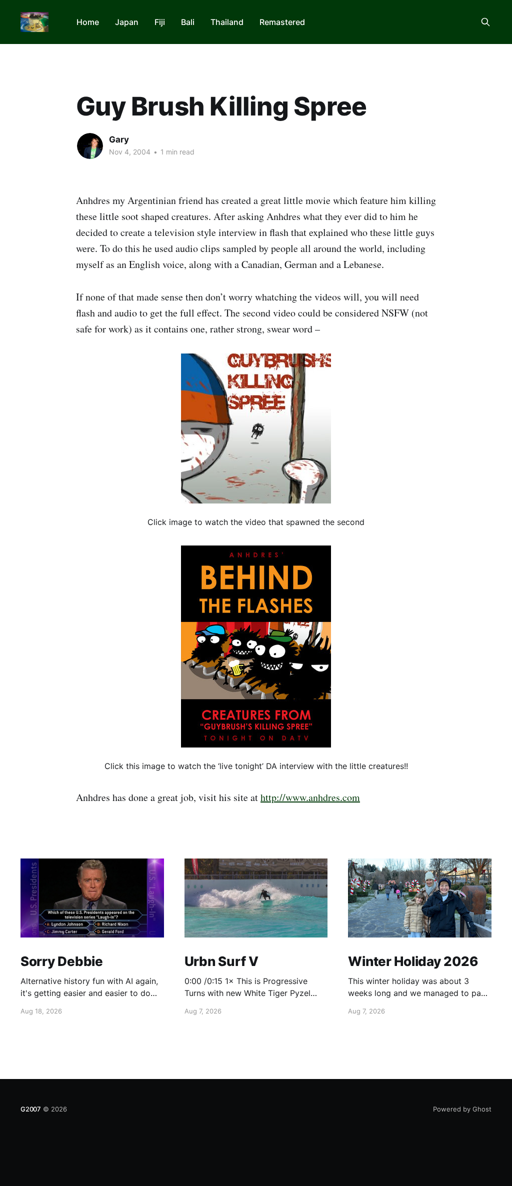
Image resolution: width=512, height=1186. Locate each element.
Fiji (159, 22)
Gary (119, 139)
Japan (126, 22)
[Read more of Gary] (90, 146)
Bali (187, 22)
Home (87, 22)
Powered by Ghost (462, 1109)
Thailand (227, 22)
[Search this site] (486, 22)
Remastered (282, 22)
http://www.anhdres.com (310, 797)
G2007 (30, 1109)
